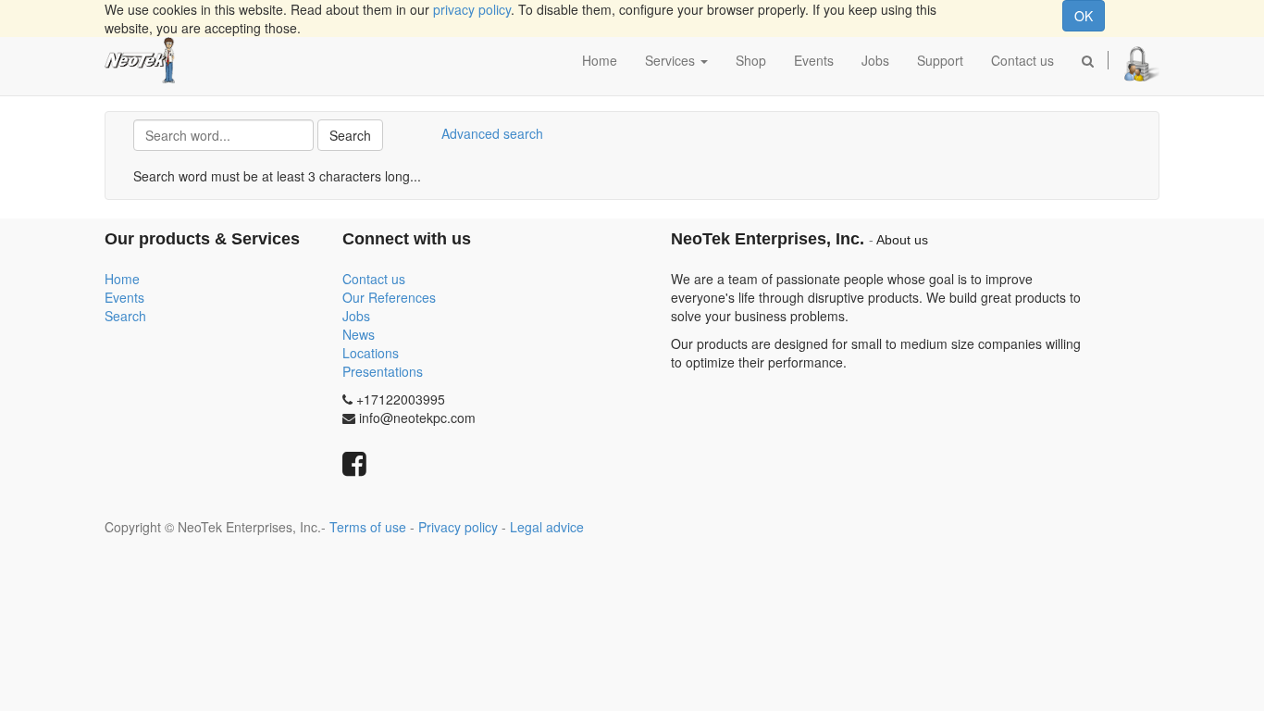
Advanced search (492, 133)
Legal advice (547, 527)
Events (124, 297)
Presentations (382, 371)
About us (902, 240)
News (358, 334)
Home (122, 278)
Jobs (356, 315)
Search (350, 135)
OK (1083, 15)
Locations (370, 352)
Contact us (373, 278)
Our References (389, 297)
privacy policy (472, 9)
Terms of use (367, 527)
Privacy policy (458, 527)
